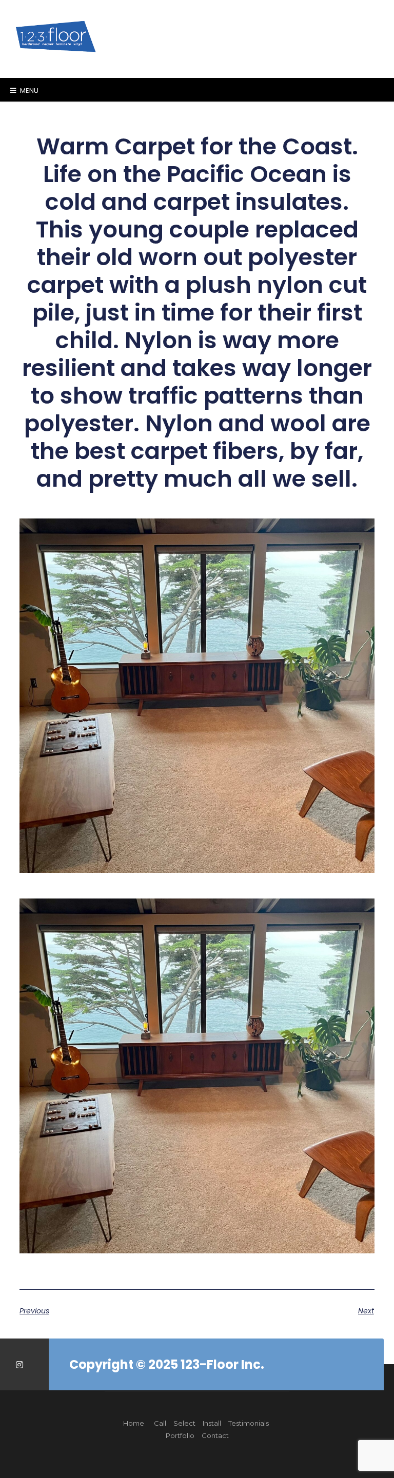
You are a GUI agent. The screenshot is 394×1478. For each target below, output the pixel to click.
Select (184, 1423)
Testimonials (248, 1423)
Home (133, 1423)
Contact (215, 1435)
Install (212, 1423)
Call (160, 1423)
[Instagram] (19, 1364)
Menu (28, 90)
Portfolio (180, 1435)
